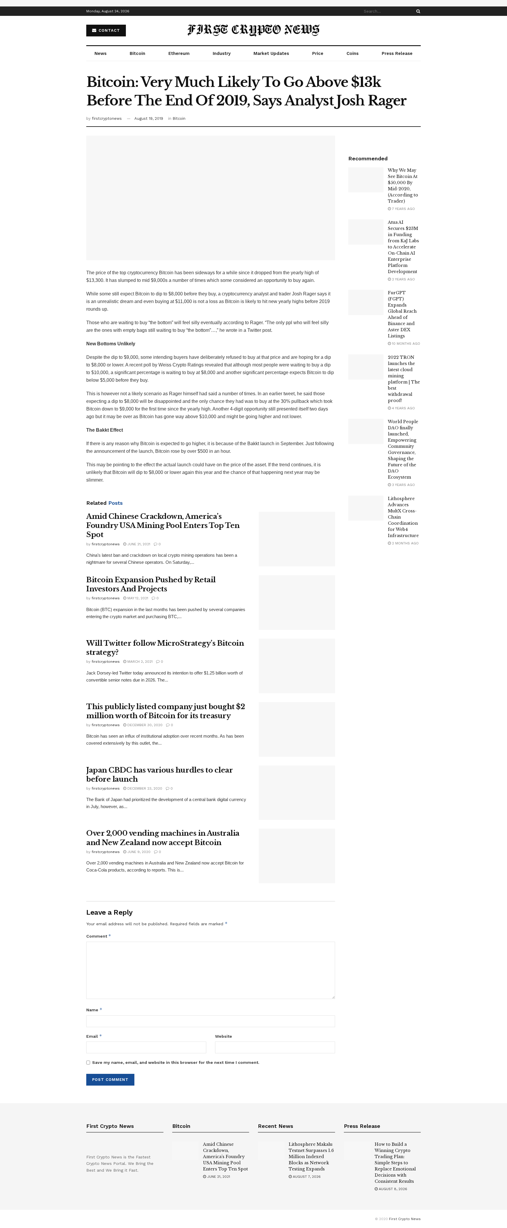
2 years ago (403, 279)
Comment (98, 936)
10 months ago (405, 344)
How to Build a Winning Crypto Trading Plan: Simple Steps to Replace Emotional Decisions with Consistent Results (395, 1163)
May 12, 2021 (137, 598)
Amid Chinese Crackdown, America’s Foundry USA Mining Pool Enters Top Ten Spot (163, 525)
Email (94, 1036)
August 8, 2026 (392, 1189)
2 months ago (405, 543)
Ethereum (179, 53)
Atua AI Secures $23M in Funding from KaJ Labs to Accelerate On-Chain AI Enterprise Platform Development (403, 247)
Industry (222, 53)
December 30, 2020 (144, 725)
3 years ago (403, 485)
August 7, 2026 (306, 1177)
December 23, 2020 (144, 788)
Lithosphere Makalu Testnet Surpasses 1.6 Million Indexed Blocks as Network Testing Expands (311, 1157)
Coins (353, 53)
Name (94, 1009)
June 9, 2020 (138, 852)
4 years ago (403, 408)
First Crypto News (405, 1219)
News (100, 53)
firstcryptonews (107, 118)
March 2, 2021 (139, 662)
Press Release (397, 53)
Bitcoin (137, 53)
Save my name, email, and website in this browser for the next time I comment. (175, 1062)
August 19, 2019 (148, 118)
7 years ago (403, 209)
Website (223, 1036)
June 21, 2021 (138, 544)
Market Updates (271, 53)
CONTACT (108, 30)
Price (317, 53)
